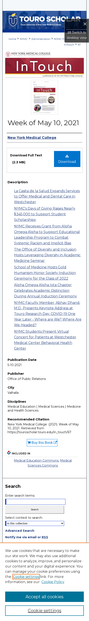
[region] (44, 582)
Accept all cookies (44, 596)
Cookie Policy (52, 582)
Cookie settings (26, 577)
